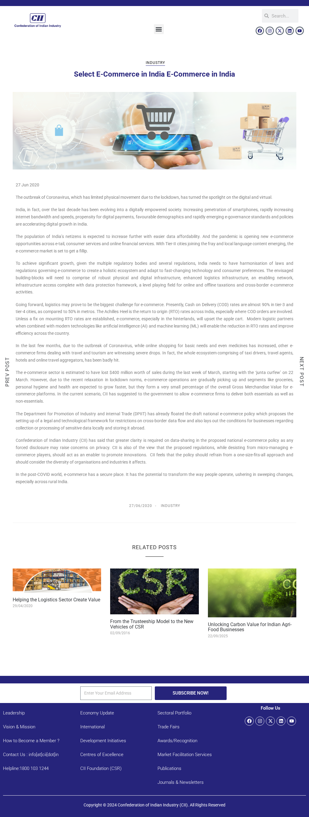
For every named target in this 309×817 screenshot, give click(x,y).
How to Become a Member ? (31, 740)
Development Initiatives (103, 740)
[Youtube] (299, 31)
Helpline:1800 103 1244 (26, 768)
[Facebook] (260, 31)
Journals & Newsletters (181, 782)
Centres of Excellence (101, 754)
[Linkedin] (289, 31)
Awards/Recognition (177, 740)
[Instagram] (270, 31)
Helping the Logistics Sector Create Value (56, 600)
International (92, 727)
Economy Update (97, 713)
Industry (155, 63)
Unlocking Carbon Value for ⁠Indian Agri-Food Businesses (249, 627)
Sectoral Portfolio (174, 713)
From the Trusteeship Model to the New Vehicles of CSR (151, 624)
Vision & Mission (19, 727)
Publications (169, 768)
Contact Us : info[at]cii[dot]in (31, 754)
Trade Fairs (169, 727)
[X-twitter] (280, 31)
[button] (159, 29)
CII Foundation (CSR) (101, 768)
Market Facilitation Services (185, 754)
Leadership (14, 713)
